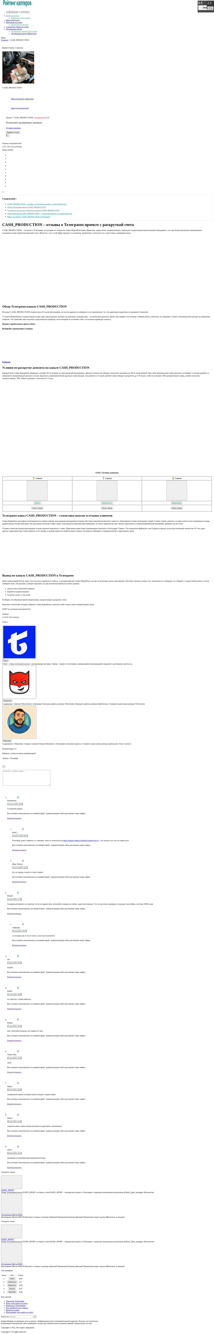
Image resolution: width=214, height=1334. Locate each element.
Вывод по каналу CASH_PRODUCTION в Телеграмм (28, 217)
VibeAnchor (107, 503)
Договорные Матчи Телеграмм (24, 31)
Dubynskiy (176, 503)
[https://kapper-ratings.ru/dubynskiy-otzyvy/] (176, 490)
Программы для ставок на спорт (19, 1312)
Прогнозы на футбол (19, 25)
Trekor (37, 503)
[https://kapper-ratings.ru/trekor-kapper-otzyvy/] (37, 490)
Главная (4, 40)
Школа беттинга (13, 20)
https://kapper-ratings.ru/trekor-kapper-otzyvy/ (81, 840)
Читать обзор (37, 508)
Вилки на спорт (12, 1310)
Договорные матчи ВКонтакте (24, 34)
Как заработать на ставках (17, 1308)
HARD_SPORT (7, 1190)
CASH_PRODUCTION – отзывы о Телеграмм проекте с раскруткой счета (37, 204)
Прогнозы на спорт (14, 22)
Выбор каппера (12, 16)
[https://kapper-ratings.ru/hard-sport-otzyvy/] (11, 1182)
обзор (206, 8)
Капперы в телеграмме (20, 18)
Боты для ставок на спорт (16, 1303)
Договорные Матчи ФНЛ (12, 1215)
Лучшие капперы (13, 128)
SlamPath (12, 1292)
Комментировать (14, 818)
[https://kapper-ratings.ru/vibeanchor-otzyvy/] (107, 490)
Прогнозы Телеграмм (15, 1301)
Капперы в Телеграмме (16, 1306)
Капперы (6, 362)
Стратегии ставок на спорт (17, 27)
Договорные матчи (14, 29)
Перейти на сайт (13, 132)
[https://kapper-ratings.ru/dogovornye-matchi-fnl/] (11, 1204)
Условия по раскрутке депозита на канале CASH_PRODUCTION (33, 210)
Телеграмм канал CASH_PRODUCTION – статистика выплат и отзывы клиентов (39, 213)
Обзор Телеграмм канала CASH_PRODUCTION (26, 207)
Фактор (12, 1289)
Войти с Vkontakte (10, 758)
